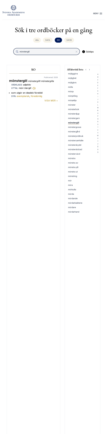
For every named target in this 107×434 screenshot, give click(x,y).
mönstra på (73, 167)
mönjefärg (72, 96)
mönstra (71, 158)
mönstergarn (74, 118)
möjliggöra (73, 73)
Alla (37, 40)
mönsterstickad (75, 149)
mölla (70, 87)
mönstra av (73, 163)
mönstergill (73, 122)
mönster (72, 105)
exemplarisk (23, 96)
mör (70, 180)
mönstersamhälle (75, 140)
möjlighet (72, 78)
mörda (71, 194)
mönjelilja (72, 100)
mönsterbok (73, 109)
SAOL (47, 40)
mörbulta (72, 189)
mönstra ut (73, 171)
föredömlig (36, 96)
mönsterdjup (74, 114)
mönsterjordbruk (75, 136)
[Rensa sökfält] (76, 51)
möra (70, 185)
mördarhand (73, 212)
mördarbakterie (75, 203)
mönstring (72, 176)
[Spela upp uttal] (34, 88)
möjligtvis (72, 82)
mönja (71, 91)
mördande (73, 198)
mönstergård (74, 131)
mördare (72, 207)
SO (58, 40)
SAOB (69, 40)
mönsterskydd (74, 145)
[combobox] (47, 51)
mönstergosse (74, 127)
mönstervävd (74, 154)
